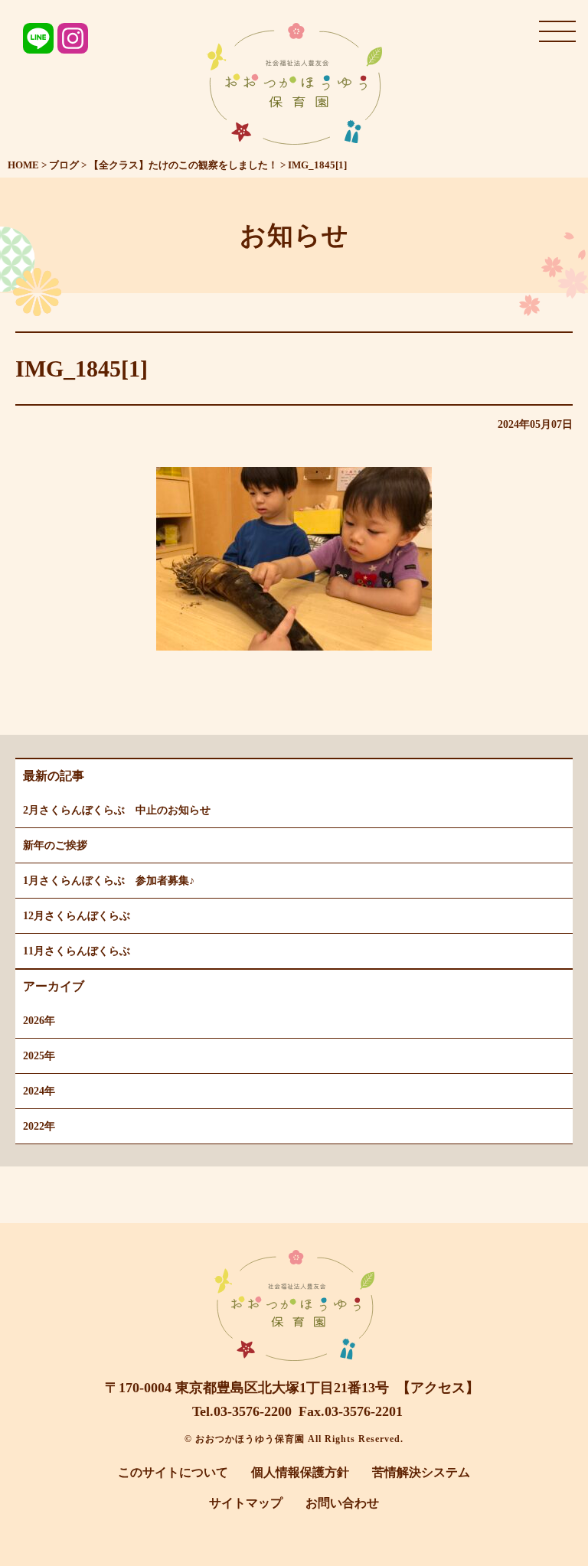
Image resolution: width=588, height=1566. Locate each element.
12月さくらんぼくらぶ (76, 916)
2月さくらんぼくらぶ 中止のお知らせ (117, 810)
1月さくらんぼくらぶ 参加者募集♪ (108, 880)
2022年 (39, 1126)
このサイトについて (173, 1472)
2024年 (39, 1091)
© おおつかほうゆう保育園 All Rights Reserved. (294, 1439)
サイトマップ (246, 1502)
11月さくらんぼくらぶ (76, 951)
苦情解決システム (421, 1472)
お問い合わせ (342, 1502)
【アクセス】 (438, 1387)
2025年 (39, 1056)
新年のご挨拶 (55, 845)
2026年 (39, 1020)
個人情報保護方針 (300, 1472)
